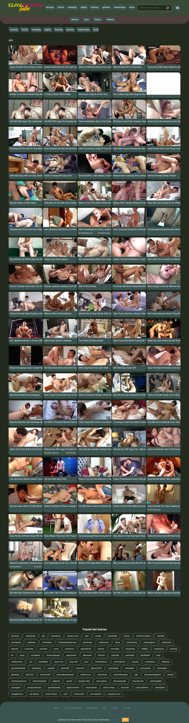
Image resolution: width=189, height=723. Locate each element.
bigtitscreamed (73, 687)
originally (51, 668)
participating (145, 668)
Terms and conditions (72, 708)
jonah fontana (51, 694)
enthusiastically (119, 681)
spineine (106, 7)
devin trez (30, 675)
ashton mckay (109, 687)
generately (129, 655)
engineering (159, 649)
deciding (173, 649)
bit (12, 655)
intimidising (130, 649)
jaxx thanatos (95, 694)
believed (14, 649)
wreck (56, 649)
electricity (15, 636)
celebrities (31, 642)
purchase (43, 649)
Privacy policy (92, 708)
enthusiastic (162, 668)
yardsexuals (30, 636)
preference (69, 649)
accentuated (45, 675)
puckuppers (16, 687)
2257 (105, 708)
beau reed (73, 662)
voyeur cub (58, 662)
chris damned (137, 681)
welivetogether (156, 681)
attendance (56, 636)
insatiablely (43, 662)
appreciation (71, 655)
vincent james (91, 687)
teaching (94, 7)
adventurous (86, 675)
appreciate (87, 655)
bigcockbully (113, 668)
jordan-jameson (52, 453)
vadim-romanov (87, 233)
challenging (36, 668)
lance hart (125, 687)
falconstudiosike (39, 681)
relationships (119, 7)
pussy (22, 655)
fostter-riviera (105, 233)
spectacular (87, 642)
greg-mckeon (16, 567)
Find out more (114, 720)
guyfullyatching (54, 687)
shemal (170, 675)
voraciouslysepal (53, 655)
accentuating (131, 642)
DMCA (56, 708)
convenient (80, 668)
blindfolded (145, 655)
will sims (101, 655)
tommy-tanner (155, 510)
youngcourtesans (34, 687)
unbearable (129, 668)
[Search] (167, 8)
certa (65, 694)
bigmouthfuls (96, 668)
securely (50, 7)
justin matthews (142, 687)
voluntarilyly (102, 675)
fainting (127, 636)
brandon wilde (84, 681)
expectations (86, 649)
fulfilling (144, 649)
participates (160, 687)
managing (72, 7)
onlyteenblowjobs (120, 675)
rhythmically (79, 694)
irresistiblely (112, 636)
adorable (160, 636)
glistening (15, 675)
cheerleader (47, 642)
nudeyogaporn (149, 642)
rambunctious (17, 662)
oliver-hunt (72, 453)
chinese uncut (72, 636)
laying (117, 642)
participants (16, 642)
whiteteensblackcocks (67, 642)
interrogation (101, 681)
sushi (158, 655)
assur (86, 662)
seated (69, 681)
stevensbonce (119, 662)
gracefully (65, 668)
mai (30, 662)
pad (43, 636)
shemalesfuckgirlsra (152, 675)
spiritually (115, 655)
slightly (83, 7)
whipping (165, 662)
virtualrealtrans (101, 662)
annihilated (35, 655)
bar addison (34, 694)
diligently (56, 681)
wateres (101, 649)
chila (87, 636)
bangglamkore (17, 694)
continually (29, 649)
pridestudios (104, 642)
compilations (150, 662)
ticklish (61, 7)
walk (136, 675)
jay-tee (38, 567)
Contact (115, 708)
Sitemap (126, 708)
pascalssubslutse (18, 668)
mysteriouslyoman (18, 681)
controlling (115, 649)
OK (125, 720)
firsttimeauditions (143, 636)
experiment (166, 642)
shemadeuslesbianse (65, 675)
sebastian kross (114, 694)
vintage (98, 636)
